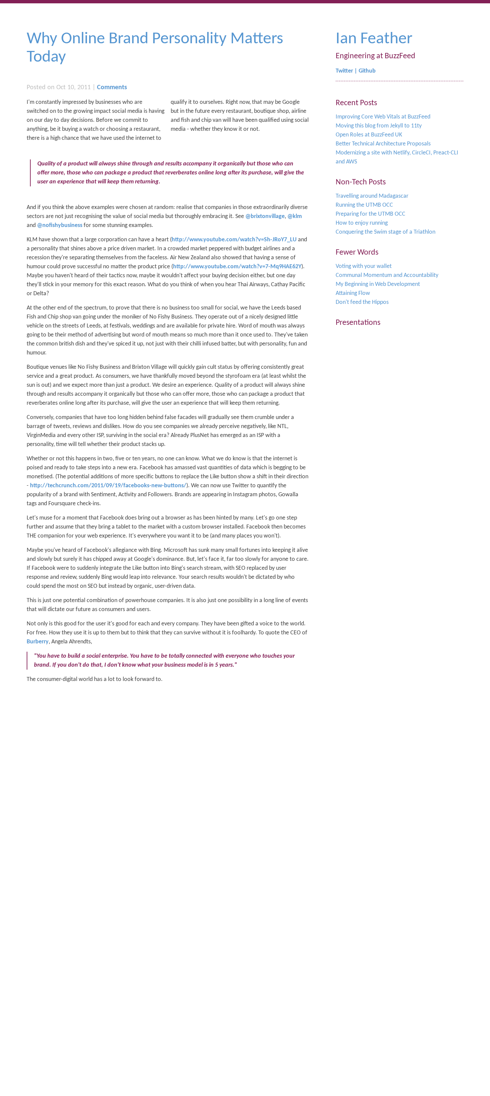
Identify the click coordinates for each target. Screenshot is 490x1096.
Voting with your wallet (364, 266)
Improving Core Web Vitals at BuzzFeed (383, 117)
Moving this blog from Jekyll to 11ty (379, 126)
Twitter (344, 71)
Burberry (38, 642)
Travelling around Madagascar (372, 196)
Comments (112, 87)
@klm (294, 216)
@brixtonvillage (265, 216)
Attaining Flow (353, 293)
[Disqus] (168, 772)
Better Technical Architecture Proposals (383, 144)
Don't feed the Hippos (362, 302)
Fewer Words (357, 253)
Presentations (358, 323)
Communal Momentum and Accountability (387, 275)
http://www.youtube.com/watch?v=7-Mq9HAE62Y (237, 267)
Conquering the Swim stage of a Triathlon (385, 232)
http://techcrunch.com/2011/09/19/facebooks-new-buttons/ (108, 486)
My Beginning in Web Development (378, 284)
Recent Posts (356, 103)
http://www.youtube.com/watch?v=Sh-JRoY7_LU (234, 240)
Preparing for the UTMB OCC (370, 214)
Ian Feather (374, 39)
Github (367, 71)
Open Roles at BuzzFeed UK (369, 135)
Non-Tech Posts (361, 182)
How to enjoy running (362, 223)
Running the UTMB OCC (364, 205)
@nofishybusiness (59, 225)
